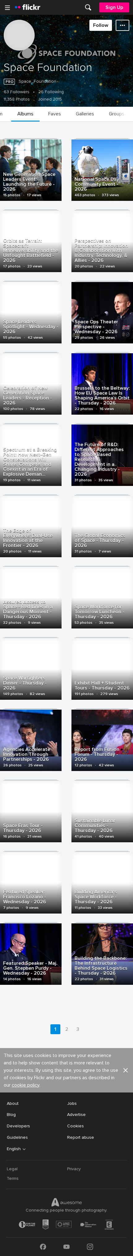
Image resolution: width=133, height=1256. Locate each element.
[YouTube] (66, 1246)
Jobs (72, 1103)
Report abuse (80, 1137)
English (14, 1148)
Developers (18, 1126)
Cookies (75, 1126)
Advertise (76, 1114)
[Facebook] (43, 1246)
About (13, 1103)
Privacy (74, 1168)
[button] (125, 1070)
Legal (12, 1168)
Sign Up (114, 7)
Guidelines (17, 1137)
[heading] (27, 7)
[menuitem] (88, 7)
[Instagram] (90, 1246)
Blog (11, 1114)
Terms (13, 1178)
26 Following (51, 91)
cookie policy (25, 1085)
